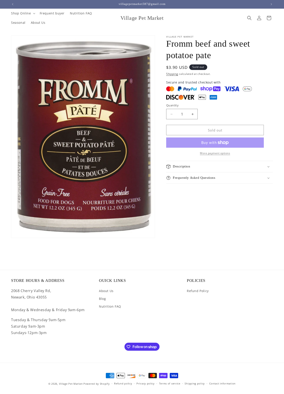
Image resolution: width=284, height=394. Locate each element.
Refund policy (123, 383)
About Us (106, 291)
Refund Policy (198, 291)
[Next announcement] (271, 4)
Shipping (172, 74)
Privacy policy (145, 383)
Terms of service (169, 383)
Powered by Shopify (96, 383)
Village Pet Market (71, 383)
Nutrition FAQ (110, 306)
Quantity (172, 105)
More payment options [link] (215, 153)
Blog (102, 299)
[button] (22, 13)
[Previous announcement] (13, 4)
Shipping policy (195, 383)
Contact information (222, 383)
